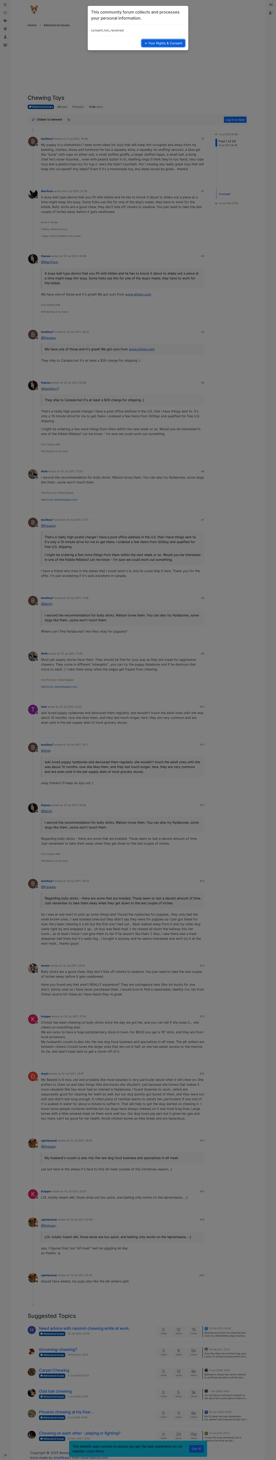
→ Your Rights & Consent (163, 43)
